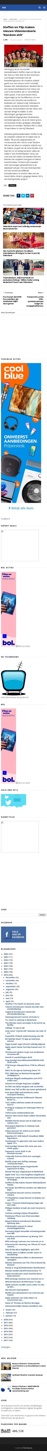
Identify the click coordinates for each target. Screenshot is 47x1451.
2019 (6, 975)
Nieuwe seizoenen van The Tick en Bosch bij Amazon (25, 1263)
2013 (6, 1334)
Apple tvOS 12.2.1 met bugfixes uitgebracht (25, 1174)
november (10, 980)
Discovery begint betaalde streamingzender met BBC (25, 1232)
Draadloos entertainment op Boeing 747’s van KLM (24, 1237)
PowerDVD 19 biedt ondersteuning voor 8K (24, 1036)
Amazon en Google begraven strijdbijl (22, 1083)
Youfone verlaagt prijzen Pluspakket (21, 1213)
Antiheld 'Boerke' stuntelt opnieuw (27, 1375)
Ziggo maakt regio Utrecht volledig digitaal (25, 1044)
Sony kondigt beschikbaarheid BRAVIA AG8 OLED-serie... (24, 1061)
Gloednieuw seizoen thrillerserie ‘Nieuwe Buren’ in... (23, 1098)
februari (10, 1313)
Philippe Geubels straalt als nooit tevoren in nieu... (25, 1209)
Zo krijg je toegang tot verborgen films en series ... (24, 1108)
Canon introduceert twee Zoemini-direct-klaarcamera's (24, 1274)
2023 (6, 963)
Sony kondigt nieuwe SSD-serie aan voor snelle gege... (23, 1147)
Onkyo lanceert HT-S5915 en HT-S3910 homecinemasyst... (22, 1132)
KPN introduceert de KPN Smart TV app (23, 1281)
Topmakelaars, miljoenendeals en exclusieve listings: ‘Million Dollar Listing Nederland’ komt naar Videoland (21, 280)
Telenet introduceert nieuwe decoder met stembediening (24, 1008)
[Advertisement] (23, 880)
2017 (6, 1322)
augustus (10, 989)
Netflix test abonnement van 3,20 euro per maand (24, 1294)
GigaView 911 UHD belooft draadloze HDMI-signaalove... (24, 1137)
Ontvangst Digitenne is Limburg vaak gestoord (22, 1127)
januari (9, 1316)
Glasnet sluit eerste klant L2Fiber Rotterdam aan (25, 1116)
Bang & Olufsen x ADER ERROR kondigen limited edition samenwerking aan (25, 1388)
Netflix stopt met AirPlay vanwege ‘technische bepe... (21, 1162)
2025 (6, 957)
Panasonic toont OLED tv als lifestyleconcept (18, 1152)
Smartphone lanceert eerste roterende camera (23, 1194)
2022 (6, 966)
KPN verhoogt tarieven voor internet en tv (24, 1241)
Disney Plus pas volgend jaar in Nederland (24, 1171)
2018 (6, 1319)
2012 (6, 1337)
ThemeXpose (27, 1448)
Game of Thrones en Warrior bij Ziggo (22, 1303)
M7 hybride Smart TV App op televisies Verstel (22, 1040)
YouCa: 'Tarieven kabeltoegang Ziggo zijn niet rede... (24, 1204)
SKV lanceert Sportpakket (17, 1290)
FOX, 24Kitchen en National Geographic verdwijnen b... (22, 1074)
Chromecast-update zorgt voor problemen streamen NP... (24, 1053)
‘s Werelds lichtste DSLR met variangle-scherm (23, 1157)
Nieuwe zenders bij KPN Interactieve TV (23, 1270)
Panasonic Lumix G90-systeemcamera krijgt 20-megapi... (25, 1178)
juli (7, 992)
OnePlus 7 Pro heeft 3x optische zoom (22, 1004)
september (11, 986)
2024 (6, 960)
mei (8, 998)
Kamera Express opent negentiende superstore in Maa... (21, 1167)
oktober (10, 983)
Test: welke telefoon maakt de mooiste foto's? (23, 1103)
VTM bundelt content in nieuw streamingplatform (19, 1227)
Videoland (13, 19)
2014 (6, 1331)
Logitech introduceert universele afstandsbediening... (20, 1013)
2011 (6, 1340)
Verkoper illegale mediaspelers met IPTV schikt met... (23, 1079)
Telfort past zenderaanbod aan (19, 1113)
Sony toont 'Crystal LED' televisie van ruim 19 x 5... (25, 1032)
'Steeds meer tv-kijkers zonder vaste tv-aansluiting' (23, 1253)
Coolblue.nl (5, 519)
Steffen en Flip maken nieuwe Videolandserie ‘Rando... (25, 1183)
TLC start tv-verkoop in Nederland (20, 1020)
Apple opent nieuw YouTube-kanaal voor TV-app (25, 1048)
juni (8, 995)
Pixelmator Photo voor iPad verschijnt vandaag (22, 1217)
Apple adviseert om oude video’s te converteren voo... (21, 1299)
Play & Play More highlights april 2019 (22, 1249)
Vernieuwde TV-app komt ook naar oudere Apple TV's (24, 1142)
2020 (6, 972)
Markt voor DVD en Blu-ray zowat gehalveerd (25, 1089)
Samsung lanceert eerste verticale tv (22, 1017)
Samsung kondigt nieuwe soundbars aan (23, 1306)
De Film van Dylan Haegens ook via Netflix (24, 1086)
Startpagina (5, 1347)
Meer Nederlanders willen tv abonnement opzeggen (24, 1258)
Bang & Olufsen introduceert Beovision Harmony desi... (23, 1222)
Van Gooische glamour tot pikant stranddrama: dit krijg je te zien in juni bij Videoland (21, 253)
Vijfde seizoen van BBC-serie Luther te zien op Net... (24, 1285)
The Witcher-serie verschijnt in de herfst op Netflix (25, 1024)
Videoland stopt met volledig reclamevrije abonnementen (22, 227)
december (10, 977)
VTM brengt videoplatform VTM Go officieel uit (25, 1066)
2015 (6, 1328)
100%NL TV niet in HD (15, 1028)
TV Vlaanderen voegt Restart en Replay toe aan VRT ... (25, 1199)
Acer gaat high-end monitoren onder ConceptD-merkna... (22, 1093)
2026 (6, 954)
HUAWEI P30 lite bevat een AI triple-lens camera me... (23, 1122)
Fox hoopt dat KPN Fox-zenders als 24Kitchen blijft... (25, 1189)
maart (9, 1310)
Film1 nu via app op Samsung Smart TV (22, 1070)
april (8, 1001)
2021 (6, 969)
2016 (6, 1325)
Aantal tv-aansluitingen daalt (18, 1057)
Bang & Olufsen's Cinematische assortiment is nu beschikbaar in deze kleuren (29, 1366)
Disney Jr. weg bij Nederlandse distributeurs (25, 1267)
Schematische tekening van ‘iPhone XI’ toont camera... (25, 1245)
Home (5, 19)
